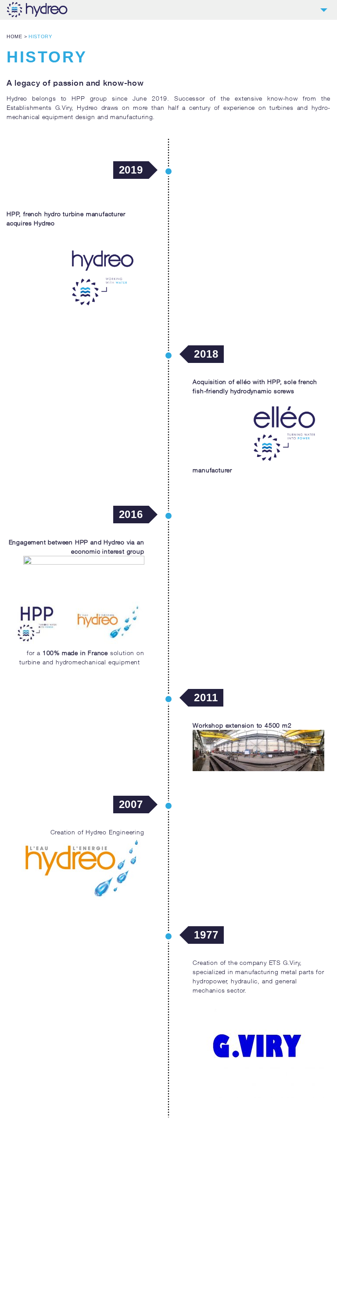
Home (14, 36)
